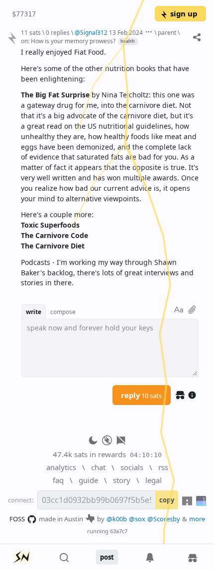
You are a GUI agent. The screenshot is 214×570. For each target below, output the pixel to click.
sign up (183, 13)
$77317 (24, 14)
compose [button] (63, 312)
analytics (61, 467)
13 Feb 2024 (126, 32)
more (197, 518)
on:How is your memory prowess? (68, 41)
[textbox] (110, 167)
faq (58, 480)
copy (166, 499)
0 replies (58, 32)
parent (167, 32)
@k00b (117, 518)
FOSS (17, 518)
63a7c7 (118, 531)
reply (141, 395)
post (107, 557)
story (121, 480)
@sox (137, 518)
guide (88, 480)
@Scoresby (163, 518)
